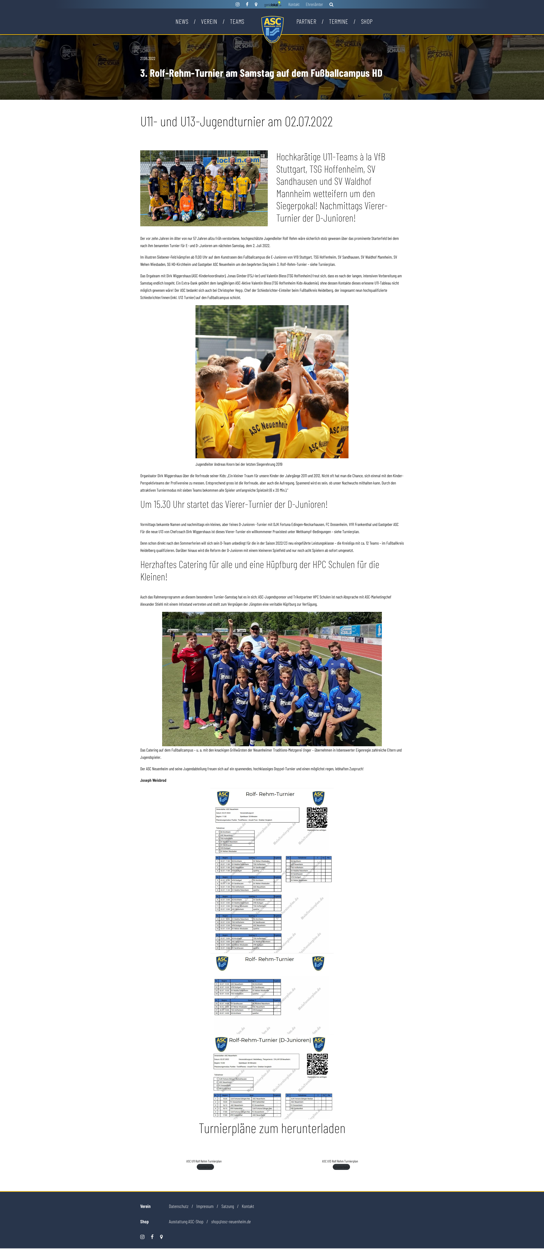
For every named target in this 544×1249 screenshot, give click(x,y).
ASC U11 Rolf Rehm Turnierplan (204, 1161)
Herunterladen (205, 1167)
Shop (367, 21)
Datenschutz (178, 1206)
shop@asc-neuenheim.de (231, 1221)
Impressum (205, 1206)
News (182, 21)
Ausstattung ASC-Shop (186, 1221)
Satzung (227, 1206)
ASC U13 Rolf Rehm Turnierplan (340, 1161)
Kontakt (293, 4)
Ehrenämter (314, 4)
